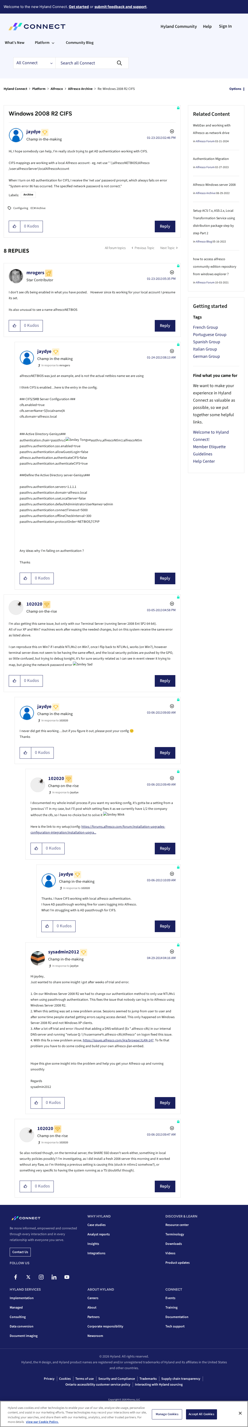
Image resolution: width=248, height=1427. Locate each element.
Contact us (20, 1252)
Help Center (204, 461)
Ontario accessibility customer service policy (97, 1384)
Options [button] (235, 88)
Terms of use (84, 1378)
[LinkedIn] (54, 1277)
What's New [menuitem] (14, 42)
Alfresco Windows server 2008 (214, 184)
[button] (14, 226)
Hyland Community (179, 26)
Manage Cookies (167, 1414)
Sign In (225, 26)
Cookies (65, 1378)
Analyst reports (98, 1234)
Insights (93, 1243)
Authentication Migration (211, 158)
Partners (93, 1317)
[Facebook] (15, 1277)
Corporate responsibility (105, 1326)
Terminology (174, 1234)
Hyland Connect (15, 88)
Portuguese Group (209, 335)
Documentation (176, 1317)
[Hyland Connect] (37, 26)
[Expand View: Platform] (53, 42)
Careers (92, 1298)
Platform (39, 88)
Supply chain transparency (180, 1378)
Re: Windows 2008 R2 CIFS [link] (116, 88)
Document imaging (24, 1335)
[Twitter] (28, 1277)
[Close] (240, 1413)
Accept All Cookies (201, 1414)
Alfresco (57, 88)
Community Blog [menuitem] (79, 42)
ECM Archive (38, 208)
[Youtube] (67, 1277)
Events (170, 1298)
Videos (170, 1253)
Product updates (177, 1262)
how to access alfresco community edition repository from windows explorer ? (214, 267)
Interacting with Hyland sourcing (159, 1384)
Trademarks (148, 1378)
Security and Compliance (116, 1378)
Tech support (175, 1326)
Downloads (173, 1243)
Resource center (177, 1225)
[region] (124, 1414)
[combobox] (92, 63)
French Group (205, 327)
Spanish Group (206, 342)
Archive (28, 195)
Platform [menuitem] (42, 42)
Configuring (20, 208)
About (91, 1307)
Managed (16, 1307)
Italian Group (205, 349)
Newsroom (95, 1335)
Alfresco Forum (205, 141)
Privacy (49, 1378)
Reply (165, 226)
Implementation (22, 1298)
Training (171, 1307)
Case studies (96, 1225)
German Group (206, 356)
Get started (79, 6)
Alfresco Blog (204, 242)
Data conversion (21, 1326)
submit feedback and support (120, 6)
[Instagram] (41, 1277)
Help (207, 26)
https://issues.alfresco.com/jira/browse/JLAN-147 (118, 1040)
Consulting (18, 1317)
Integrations (96, 1253)
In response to (55, 365)
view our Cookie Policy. (42, 1422)
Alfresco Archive (80, 88)
